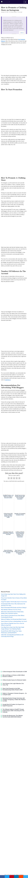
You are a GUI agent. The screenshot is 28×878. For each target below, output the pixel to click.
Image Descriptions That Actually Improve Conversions (14, 601)
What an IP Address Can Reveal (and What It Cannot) (13, 619)
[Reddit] (21, 876)
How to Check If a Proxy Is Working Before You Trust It (14, 621)
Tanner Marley (14, 12)
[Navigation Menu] (25, 2)
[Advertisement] (14, 61)
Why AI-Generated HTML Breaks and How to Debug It (13, 607)
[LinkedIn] (16, 876)
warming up (8, 379)
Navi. (22, 32)
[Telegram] (25, 876)
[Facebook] (2, 876)
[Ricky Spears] (5, 2)
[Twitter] (7, 876)
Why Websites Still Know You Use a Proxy (11, 609)
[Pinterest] (11, 876)
